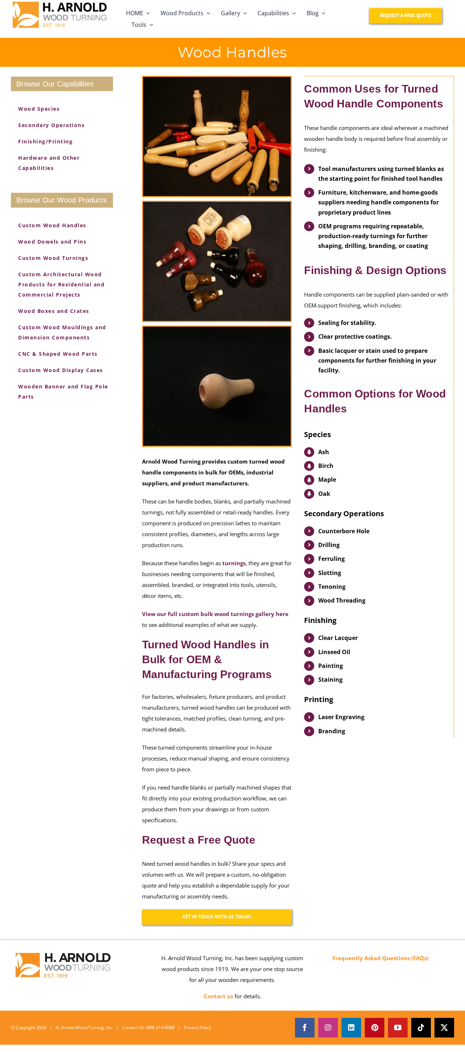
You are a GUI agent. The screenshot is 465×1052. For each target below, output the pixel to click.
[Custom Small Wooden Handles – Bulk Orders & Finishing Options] (217, 136)
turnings (234, 563)
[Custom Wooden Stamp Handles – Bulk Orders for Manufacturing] (217, 261)
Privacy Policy (197, 1027)
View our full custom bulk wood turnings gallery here (215, 613)
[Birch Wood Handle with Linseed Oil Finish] (217, 386)
